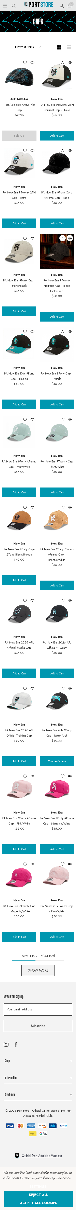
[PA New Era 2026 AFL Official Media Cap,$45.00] (19, 613)
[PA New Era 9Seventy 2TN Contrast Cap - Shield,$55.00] (57, 75)
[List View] (69, 47)
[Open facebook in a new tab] (16, 1044)
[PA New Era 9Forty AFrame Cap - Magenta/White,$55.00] (57, 789)
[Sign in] (61, 6)
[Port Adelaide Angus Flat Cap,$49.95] (19, 75)
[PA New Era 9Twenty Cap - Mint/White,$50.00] (57, 432)
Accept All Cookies (38, 1203)
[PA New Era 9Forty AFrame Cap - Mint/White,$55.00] (19, 432)
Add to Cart (56, 136)
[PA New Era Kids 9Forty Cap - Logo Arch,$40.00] (57, 701)
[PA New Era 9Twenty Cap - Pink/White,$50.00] (57, 877)
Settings (38, 1186)
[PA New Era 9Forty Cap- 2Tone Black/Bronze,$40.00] (19, 520)
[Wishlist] (25, 62)
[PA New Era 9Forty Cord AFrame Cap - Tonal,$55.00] (57, 163)
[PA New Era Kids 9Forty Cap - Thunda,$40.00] (19, 344)
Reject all (38, 1194)
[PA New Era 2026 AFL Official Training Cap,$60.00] (19, 701)
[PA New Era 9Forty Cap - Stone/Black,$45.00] (19, 251)
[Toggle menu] (5, 5)
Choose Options (57, 761)
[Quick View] (32, 62)
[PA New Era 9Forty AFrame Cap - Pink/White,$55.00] (19, 789)
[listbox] (28, 47)
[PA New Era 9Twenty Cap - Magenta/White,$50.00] (19, 877)
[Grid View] (59, 47)
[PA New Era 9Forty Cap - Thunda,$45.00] (57, 344)
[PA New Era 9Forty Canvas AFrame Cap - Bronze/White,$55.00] (57, 520)
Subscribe (38, 1025)
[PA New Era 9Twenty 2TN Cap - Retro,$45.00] (19, 163)
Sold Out (19, 136)
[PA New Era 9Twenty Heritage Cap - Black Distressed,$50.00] (57, 251)
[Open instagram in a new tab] (6, 1044)
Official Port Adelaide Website (42, 1155)
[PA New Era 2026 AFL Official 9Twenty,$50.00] (57, 613)
